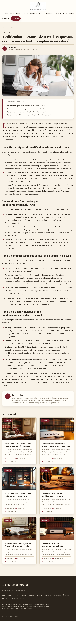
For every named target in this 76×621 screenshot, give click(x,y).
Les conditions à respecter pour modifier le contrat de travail (27, 109)
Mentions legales (15, 598)
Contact (16, 18)
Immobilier (70, 14)
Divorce (18, 14)
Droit (12, 14)
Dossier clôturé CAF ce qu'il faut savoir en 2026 (52, 494)
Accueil (5, 14)
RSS (24, 598)
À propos (5, 18)
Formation (50, 14)
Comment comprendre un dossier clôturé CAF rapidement (56, 445)
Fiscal (26, 14)
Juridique (33, 14)
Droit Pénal (60, 14)
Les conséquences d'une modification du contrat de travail (26, 112)
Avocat (41, 14)
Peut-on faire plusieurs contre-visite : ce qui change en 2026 (18, 494)
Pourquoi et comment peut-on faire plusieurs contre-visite (18, 544)
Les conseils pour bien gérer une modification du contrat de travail (29, 115)
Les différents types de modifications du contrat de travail (26, 106)
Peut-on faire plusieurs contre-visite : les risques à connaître (18, 445)
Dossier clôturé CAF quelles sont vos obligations (53, 544)
